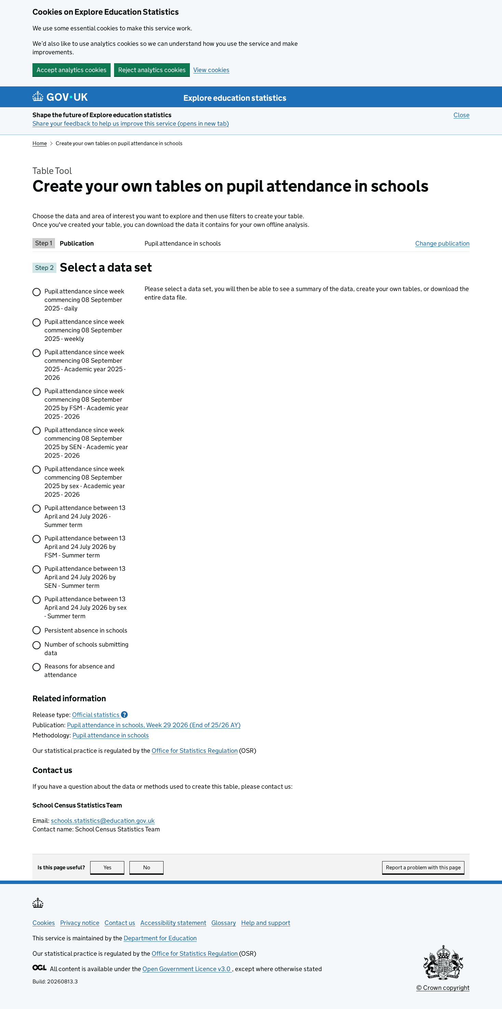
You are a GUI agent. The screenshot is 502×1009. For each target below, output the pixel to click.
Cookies (43, 923)
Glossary (223, 923)
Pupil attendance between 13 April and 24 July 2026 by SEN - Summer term (84, 577)
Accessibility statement (173, 923)
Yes (113, 867)
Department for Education (160, 938)
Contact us (119, 923)
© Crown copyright (443, 988)
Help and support (265, 923)
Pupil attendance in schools (110, 735)
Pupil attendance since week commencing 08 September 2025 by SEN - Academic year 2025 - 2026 (86, 442)
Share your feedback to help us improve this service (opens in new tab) (130, 123)
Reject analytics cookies (152, 70)
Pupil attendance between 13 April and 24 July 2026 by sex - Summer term (85, 607)
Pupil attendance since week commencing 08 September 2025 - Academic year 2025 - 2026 (85, 365)
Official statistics (99, 715)
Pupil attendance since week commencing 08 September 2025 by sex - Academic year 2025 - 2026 (84, 481)
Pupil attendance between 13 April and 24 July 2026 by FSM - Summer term (84, 546)
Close (462, 115)
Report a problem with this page (423, 867)
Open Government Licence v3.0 (187, 969)
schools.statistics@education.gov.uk (103, 821)
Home (39, 143)
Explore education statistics (235, 98)
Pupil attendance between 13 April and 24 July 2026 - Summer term (84, 516)
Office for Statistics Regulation (195, 751)
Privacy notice (79, 923)
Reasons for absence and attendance (79, 670)
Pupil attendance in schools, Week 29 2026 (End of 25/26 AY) (153, 725)
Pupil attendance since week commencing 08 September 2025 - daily (84, 299)
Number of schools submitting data (86, 648)
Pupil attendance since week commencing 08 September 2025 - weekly (84, 330)
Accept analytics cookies (72, 70)
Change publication (442, 243)
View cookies (211, 70)
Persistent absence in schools (85, 630)
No (153, 867)
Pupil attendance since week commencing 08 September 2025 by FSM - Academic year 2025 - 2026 (86, 403)
